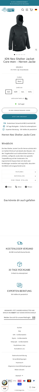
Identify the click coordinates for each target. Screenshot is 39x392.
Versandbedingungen (20, 359)
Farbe (19, 77)
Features (20, 172)
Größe (19, 87)
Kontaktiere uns (19, 349)
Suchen (19, 328)
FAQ (19, 331)
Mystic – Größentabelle (19, 338)
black (19, 81)
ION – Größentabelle (19, 335)
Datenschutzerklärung (19, 355)
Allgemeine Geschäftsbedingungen (19, 366)
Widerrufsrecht (19, 370)
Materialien (19, 176)
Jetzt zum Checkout (19, 116)
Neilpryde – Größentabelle (19, 342)
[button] (36, 9)
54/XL (30, 92)
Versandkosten (24, 70)
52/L (22, 92)
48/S (8, 92)
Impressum (19, 362)
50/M (15, 92)
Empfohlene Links (19, 345)
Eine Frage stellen (19, 180)
